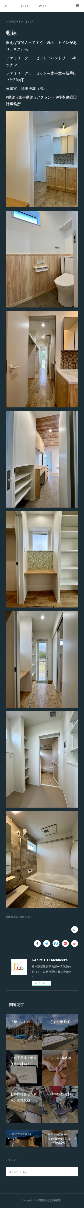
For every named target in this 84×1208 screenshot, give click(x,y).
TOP (7, 6)
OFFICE (25, 6)
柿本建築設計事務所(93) (18, 916)
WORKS (44, 6)
